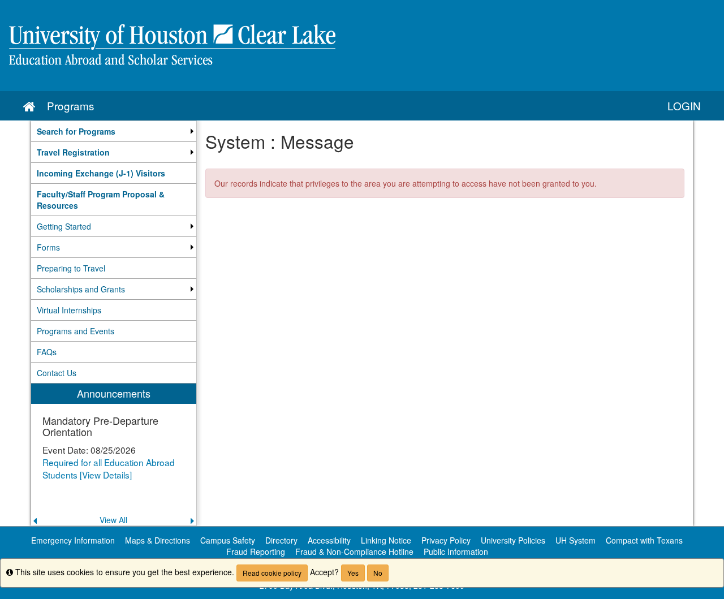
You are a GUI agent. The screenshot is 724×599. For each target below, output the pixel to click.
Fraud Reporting (255, 551)
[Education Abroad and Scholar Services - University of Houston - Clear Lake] (362, 45)
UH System (575, 540)
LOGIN (684, 105)
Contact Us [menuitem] (56, 372)
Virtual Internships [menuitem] (69, 310)
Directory (281, 540)
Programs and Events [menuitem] (75, 331)
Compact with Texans (644, 540)
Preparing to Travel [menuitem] (71, 268)
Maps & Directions (157, 540)
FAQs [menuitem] (47, 351)
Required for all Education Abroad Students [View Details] (108, 468)
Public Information (456, 551)
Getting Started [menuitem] (64, 226)
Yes (353, 573)
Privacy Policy (446, 540)
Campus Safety (227, 540)
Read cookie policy (272, 573)
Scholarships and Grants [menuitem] (81, 289)
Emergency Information (73, 540)
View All (113, 519)
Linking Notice (386, 540)
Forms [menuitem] (48, 247)
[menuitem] (113, 131)
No (377, 573)
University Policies (513, 540)
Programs (70, 105)
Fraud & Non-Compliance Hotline (354, 551)
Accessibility (329, 540)
